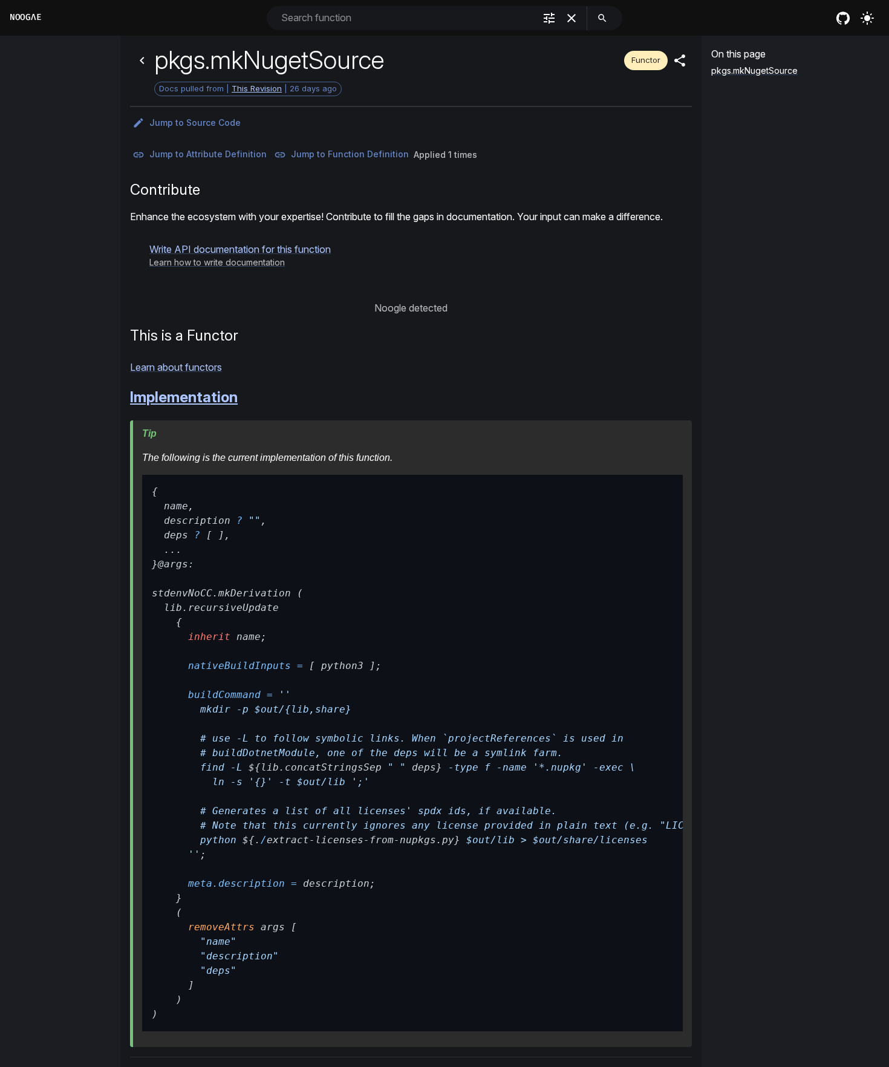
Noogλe (25, 17)
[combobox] (406, 18)
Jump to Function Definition (350, 154)
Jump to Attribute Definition (208, 154)
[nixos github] (843, 18)
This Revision (257, 88)
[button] (240, 255)
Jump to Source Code (195, 122)
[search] (602, 18)
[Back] (142, 60)
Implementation (184, 397)
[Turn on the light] (867, 18)
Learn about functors (176, 367)
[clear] (571, 18)
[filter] (549, 18)
